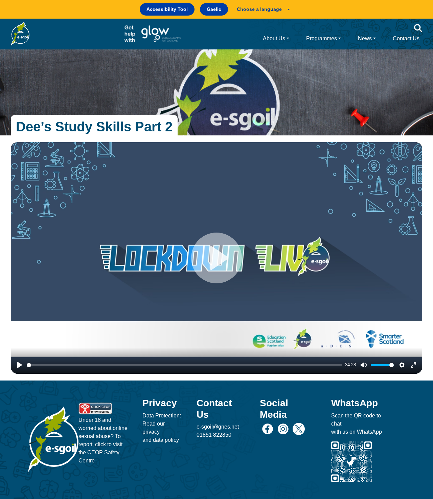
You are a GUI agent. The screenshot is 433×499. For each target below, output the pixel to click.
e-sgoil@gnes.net (218, 427)
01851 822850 (214, 435)
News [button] (365, 38)
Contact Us (406, 38)
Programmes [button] (321, 38)
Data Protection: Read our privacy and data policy (161, 428)
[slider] (184, 365)
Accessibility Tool (167, 9)
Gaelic (214, 9)
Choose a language (259, 9)
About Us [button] (274, 38)
